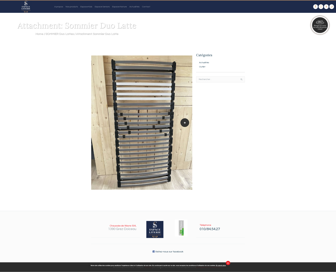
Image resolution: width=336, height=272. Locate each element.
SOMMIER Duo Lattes (59, 33)
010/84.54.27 (210, 229)
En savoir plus (221, 265)
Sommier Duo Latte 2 (188, 123)
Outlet (202, 67)
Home (39, 33)
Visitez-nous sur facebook (169, 251)
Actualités (204, 62)
